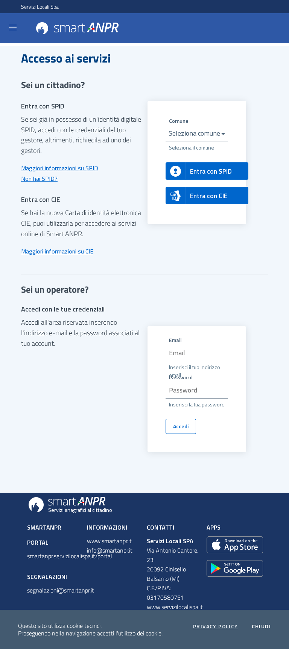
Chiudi (261, 626)
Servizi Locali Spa (40, 7)
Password (181, 377)
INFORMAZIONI (107, 527)
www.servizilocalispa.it (175, 606)
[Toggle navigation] (12, 27)
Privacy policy (215, 626)
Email (175, 340)
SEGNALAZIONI (47, 576)
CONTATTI (160, 527)
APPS (214, 527)
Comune (179, 121)
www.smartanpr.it (109, 540)
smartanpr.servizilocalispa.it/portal (69, 555)
